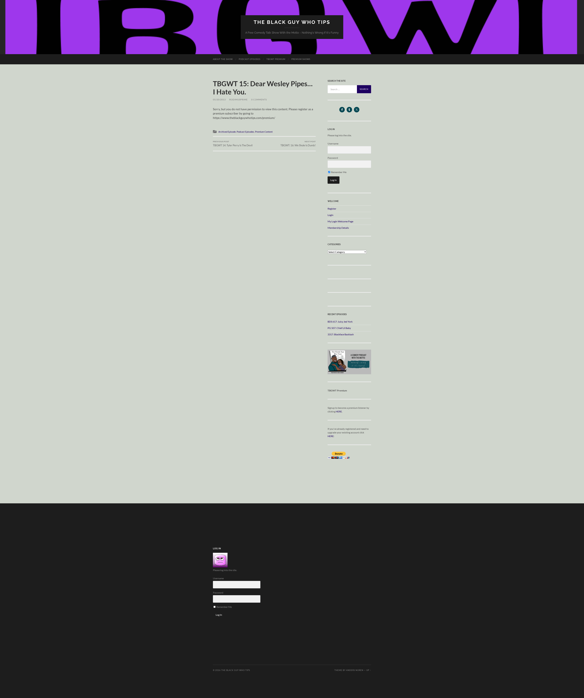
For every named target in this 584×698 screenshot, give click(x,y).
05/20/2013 (219, 99)
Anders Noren (354, 670)
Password (333, 157)
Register (332, 208)
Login (330, 215)
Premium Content (264, 131)
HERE (339, 411)
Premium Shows (300, 59)
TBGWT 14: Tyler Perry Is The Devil (232, 143)
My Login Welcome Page (340, 221)
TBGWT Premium (275, 59)
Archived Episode (227, 131)
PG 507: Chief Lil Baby (339, 327)
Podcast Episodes (249, 59)
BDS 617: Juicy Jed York (340, 321)
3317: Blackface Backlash (341, 334)
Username (333, 143)
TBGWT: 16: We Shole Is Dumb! (298, 143)
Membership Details (338, 227)
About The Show (223, 59)
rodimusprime (238, 99)
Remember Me (338, 172)
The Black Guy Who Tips (292, 22)
